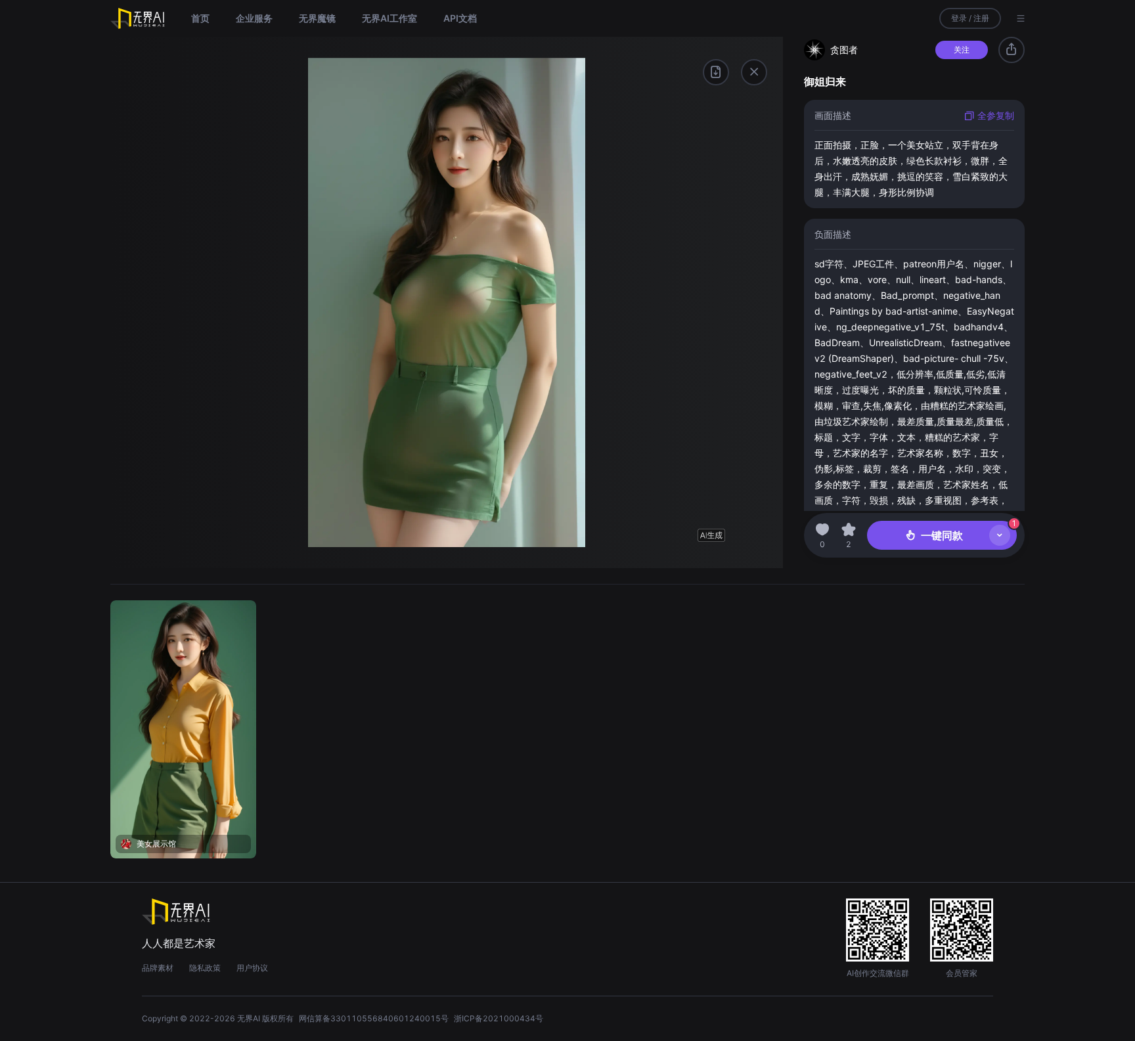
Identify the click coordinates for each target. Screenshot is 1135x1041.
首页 (200, 18)
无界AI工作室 (389, 18)
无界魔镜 (317, 18)
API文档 (460, 18)
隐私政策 (205, 968)
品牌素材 (157, 968)
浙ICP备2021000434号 (498, 1018)
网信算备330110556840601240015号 (374, 1018)
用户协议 (252, 968)
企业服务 (254, 18)
